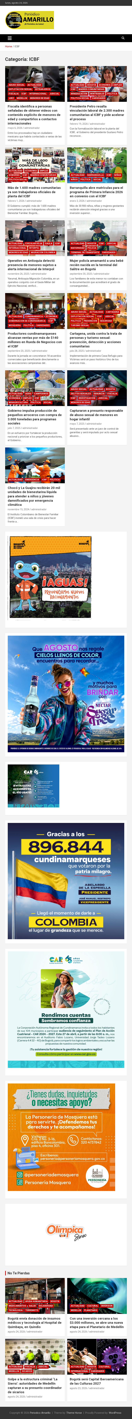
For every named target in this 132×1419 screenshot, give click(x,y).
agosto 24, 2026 (16, 1331)
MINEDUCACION (79, 94)
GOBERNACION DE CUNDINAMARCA (27, 321)
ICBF (23, 94)
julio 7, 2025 (14, 428)
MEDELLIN (22, 98)
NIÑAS (117, 175)
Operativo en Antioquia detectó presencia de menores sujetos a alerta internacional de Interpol (32, 265)
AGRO (28, 393)
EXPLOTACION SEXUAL (20, 89)
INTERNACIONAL (38, 94)
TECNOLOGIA (16, 1310)
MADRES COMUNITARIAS (91, 89)
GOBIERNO (14, 175)
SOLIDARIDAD (46, 1306)
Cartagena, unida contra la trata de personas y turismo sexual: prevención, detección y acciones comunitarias (96, 340)
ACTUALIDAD (34, 85)
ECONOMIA (105, 85)
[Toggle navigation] (9, 38)
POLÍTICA (112, 94)
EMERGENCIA (32, 479)
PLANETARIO (90, 1310)
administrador (32, 128)
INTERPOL (34, 248)
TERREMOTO (31, 1310)
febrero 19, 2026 (79, 123)
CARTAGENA (112, 312)
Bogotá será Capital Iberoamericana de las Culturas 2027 (97, 1381)
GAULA (48, 243)
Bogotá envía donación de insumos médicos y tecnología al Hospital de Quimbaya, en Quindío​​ (35, 1323)
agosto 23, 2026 (78, 1388)
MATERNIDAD (78, 248)
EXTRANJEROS (42, 89)
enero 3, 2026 (77, 200)
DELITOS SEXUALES (81, 393)
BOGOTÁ (91, 85)
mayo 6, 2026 (15, 128)
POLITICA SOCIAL (80, 98)
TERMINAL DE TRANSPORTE (85, 252)
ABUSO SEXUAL (17, 85)
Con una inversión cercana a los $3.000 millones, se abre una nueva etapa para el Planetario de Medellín (97, 1323)
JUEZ (11, 98)
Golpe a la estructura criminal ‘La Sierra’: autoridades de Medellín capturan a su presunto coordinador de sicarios (35, 1385)
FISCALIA (14, 94)
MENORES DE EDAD (39, 98)
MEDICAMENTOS (17, 1306)
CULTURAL (92, 1306)
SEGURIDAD (106, 321)
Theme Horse (74, 1412)
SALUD (32, 1306)
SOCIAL (97, 179)
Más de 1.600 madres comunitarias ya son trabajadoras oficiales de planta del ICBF (34, 192)
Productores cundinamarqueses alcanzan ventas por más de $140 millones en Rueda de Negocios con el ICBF (35, 340)
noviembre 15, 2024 (18, 509)
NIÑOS (74, 179)
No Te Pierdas (19, 1273)
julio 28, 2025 (77, 350)
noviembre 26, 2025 (18, 273)
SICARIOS (27, 1371)
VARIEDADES (98, 98)
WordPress (115, 1412)
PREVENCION (90, 321)
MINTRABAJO (97, 94)
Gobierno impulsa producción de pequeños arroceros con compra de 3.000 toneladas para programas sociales (35, 417)
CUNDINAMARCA (34, 316)
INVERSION (106, 1306)
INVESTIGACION (87, 398)
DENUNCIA (99, 393)
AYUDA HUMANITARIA (36, 1301)
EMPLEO (117, 85)
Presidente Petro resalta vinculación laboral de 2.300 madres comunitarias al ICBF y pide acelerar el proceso (97, 112)
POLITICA (55, 479)
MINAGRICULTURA (18, 402)
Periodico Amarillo (40, 1412)
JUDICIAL (54, 94)
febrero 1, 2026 (16, 200)
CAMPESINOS (41, 393)
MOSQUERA (15, 325)
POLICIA (91, 248)
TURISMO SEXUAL (80, 325)
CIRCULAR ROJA (33, 243)
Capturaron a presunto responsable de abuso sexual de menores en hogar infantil (96, 415)
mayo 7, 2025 (77, 423)
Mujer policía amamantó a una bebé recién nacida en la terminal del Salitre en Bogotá (96, 265)
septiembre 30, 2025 (81, 273)
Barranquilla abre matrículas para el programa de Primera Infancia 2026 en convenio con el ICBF (96, 192)
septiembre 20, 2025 (19, 350)
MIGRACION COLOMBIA (43, 252)
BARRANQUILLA (95, 175)
